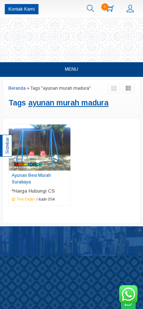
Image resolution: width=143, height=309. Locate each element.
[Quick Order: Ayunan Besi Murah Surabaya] (66, 164)
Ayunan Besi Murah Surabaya (31, 179)
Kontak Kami (21, 9)
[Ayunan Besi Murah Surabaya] (39, 147)
